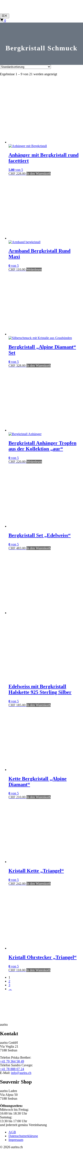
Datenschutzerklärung (23, 1136)
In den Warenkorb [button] (38, 173)
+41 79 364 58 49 (12, 1061)
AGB (12, 1132)
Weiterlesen (34, 269)
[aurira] (8, 11)
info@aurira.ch (21, 1073)
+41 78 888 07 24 (12, 1069)
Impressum (16, 1140)
